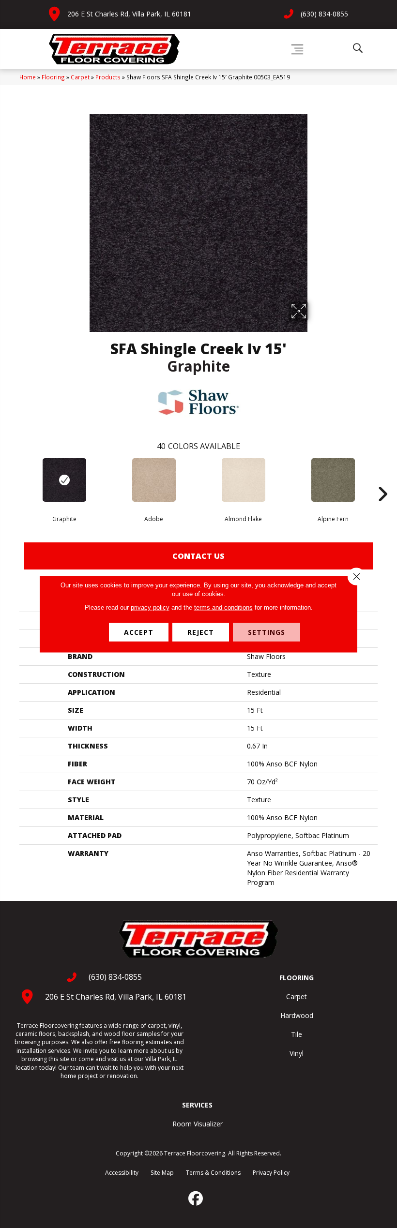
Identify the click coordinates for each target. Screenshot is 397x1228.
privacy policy (150, 607)
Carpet (80, 77)
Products (108, 77)
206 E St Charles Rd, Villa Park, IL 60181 (129, 13)
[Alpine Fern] (333, 480)
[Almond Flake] (243, 480)
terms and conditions (223, 607)
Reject (200, 632)
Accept (138, 632)
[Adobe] (153, 480)
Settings (266, 632)
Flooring (53, 77)
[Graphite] (64, 480)
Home (27, 77)
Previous (14, 479)
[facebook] (196, 1198)
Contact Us (198, 556)
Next (382, 479)
